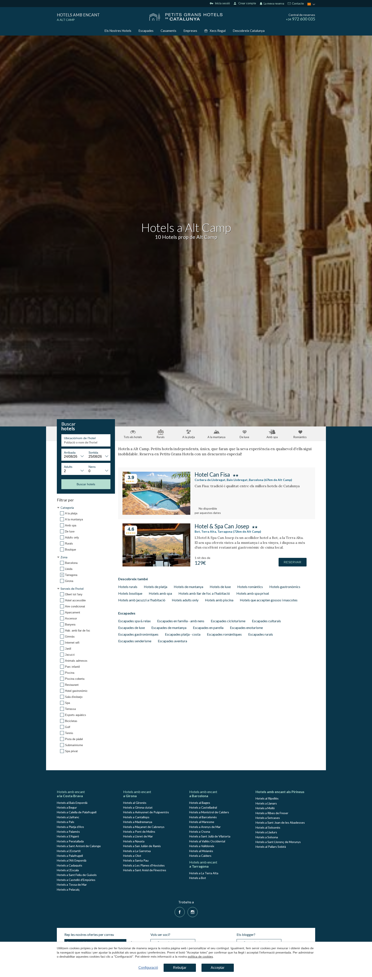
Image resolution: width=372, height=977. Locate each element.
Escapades (145, 31)
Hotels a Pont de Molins (139, 831)
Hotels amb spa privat (252, 593)
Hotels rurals (127, 587)
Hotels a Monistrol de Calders (209, 812)
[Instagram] (193, 912)
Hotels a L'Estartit (69, 851)
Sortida (93, 452)
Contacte (297, 3)
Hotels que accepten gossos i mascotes (269, 600)
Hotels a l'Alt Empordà (71, 860)
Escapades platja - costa (182, 634)
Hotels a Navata (133, 841)
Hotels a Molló (265, 808)
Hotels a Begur (67, 807)
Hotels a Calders (200, 855)
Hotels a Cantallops (136, 817)
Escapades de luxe (131, 627)
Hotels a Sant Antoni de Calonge (79, 846)
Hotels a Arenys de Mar (205, 827)
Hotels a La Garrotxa (137, 851)
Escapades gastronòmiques (138, 634)
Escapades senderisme (134, 641)
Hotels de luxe (220, 587)
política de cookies (200, 956)
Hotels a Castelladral (203, 807)
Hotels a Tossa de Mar (72, 884)
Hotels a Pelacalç (68, 889)
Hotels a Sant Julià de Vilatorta (209, 836)
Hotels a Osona (199, 831)
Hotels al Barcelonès (203, 817)
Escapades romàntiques (224, 634)
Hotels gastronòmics (284, 587)
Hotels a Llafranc (68, 817)
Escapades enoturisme (246, 627)
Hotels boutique (130, 593)
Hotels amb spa (160, 593)
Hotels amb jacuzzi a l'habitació (141, 600)
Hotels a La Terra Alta (203, 873)
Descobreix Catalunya (249, 31)
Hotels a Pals (65, 822)
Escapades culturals (266, 621)
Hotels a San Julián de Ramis (142, 846)
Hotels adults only (185, 600)
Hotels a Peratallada (70, 841)
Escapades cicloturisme (228, 621)
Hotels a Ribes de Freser (272, 813)
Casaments (168, 31)
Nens (92, 466)
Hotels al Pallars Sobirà (271, 846)
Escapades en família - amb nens (180, 621)
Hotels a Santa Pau (136, 860)
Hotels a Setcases (268, 818)
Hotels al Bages (199, 802)
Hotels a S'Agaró (68, 836)
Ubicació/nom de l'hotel (80, 438)
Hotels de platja (155, 587)
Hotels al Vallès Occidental (207, 841)
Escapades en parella (208, 627)
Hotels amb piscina (219, 600)
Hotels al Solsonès (268, 827)
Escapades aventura (172, 641)
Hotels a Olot (132, 855)
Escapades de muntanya (168, 627)
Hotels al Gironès (134, 802)
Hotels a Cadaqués (69, 865)
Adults (68, 466)
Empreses (190, 31)
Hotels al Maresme (201, 822)
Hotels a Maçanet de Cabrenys (143, 827)
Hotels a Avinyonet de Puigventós (146, 812)
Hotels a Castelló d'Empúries (76, 880)
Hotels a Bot (197, 878)
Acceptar (217, 967)
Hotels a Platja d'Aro (70, 827)
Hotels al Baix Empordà (72, 802)
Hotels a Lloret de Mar (138, 836)
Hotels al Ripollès (267, 798)
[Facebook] (180, 912)
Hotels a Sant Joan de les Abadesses (280, 822)
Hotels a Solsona (267, 837)
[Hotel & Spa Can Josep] (156, 565)
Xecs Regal (218, 31)
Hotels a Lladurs (266, 832)
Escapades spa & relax (134, 621)
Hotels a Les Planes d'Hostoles (144, 865)
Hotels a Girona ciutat (138, 807)
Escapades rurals (260, 634)
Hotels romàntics (250, 587)
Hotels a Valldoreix (201, 846)
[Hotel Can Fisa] (156, 513)
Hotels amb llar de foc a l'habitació (204, 593)
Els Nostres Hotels (117, 31)
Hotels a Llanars (266, 803)
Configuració (148, 967)
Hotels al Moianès (201, 851)
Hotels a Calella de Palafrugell (76, 812)
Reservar (292, 562)
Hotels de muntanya (188, 587)
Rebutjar (179, 967)
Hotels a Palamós (68, 831)
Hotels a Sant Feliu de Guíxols (77, 875)
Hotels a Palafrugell (70, 855)
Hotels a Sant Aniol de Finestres (144, 870)
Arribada (70, 452)
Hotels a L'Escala (68, 870)
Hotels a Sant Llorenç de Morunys (278, 842)
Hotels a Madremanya (137, 822)
